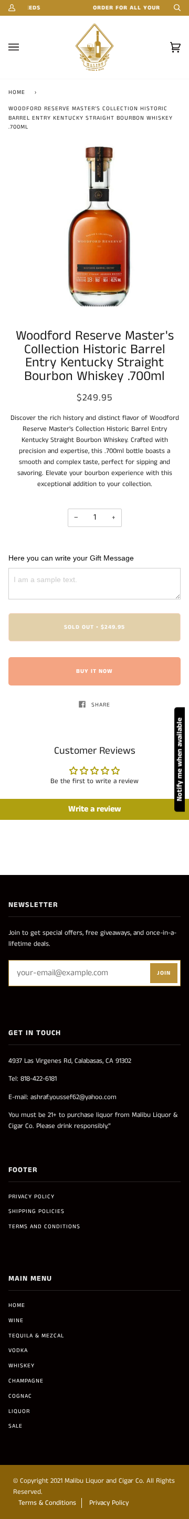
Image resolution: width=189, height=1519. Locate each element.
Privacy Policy (31, 1197)
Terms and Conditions (44, 1226)
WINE (16, 1320)
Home (16, 92)
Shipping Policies (36, 1211)
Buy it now (94, 671)
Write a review (94, 809)
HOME (16, 1305)
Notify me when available (179, 759)
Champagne (26, 1381)
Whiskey (21, 1366)
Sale (15, 1426)
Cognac (20, 1396)
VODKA (18, 1350)
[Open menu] (24, 47)
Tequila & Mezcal (36, 1336)
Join (164, 973)
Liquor (19, 1411)
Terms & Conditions (47, 1503)
